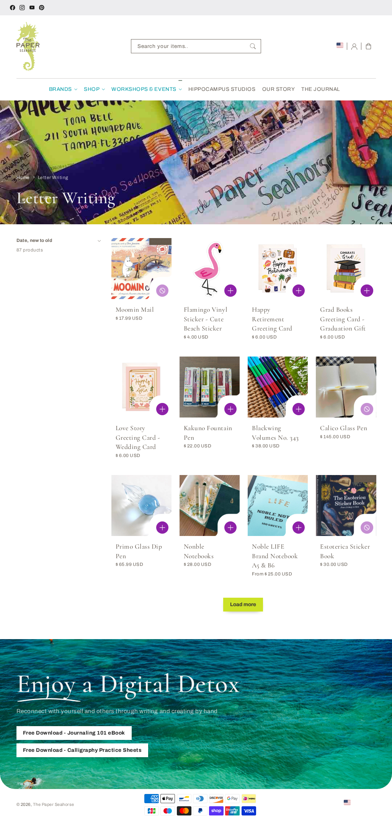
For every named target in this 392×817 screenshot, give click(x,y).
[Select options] (230, 409)
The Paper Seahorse (53, 804)
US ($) (359, 802)
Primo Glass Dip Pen (139, 551)
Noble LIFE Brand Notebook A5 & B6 (275, 555)
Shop (92, 89)
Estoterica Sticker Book (345, 551)
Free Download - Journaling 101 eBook (74, 733)
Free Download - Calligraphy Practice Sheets (82, 750)
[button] (368, 46)
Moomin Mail (135, 310)
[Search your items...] (253, 46)
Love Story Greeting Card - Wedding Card (138, 437)
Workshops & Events (143, 89)
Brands (60, 89)
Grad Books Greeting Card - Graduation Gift (343, 319)
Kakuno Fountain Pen (208, 433)
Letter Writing (53, 177)
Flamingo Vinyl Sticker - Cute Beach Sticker (205, 319)
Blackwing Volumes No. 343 (275, 433)
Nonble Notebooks (199, 551)
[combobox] (196, 46)
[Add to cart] (230, 290)
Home (23, 177)
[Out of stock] (162, 290)
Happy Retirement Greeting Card (272, 319)
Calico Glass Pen (343, 428)
